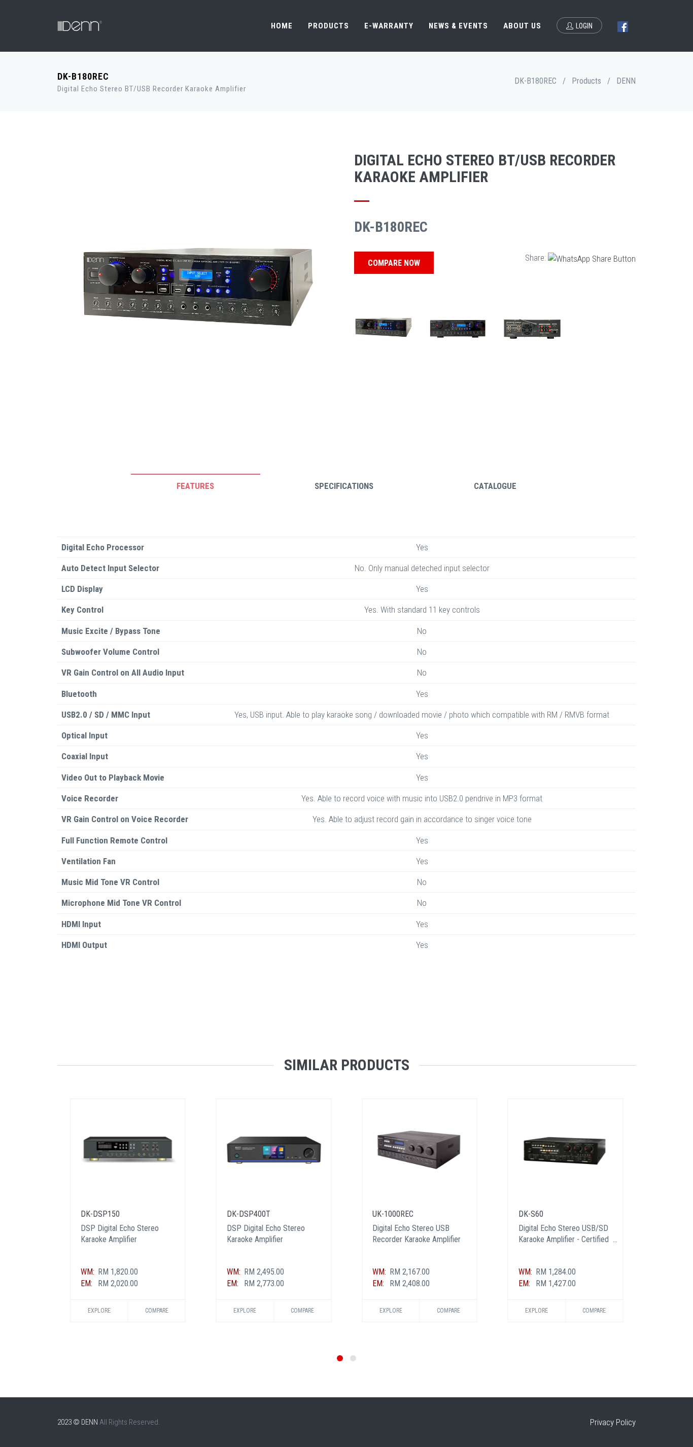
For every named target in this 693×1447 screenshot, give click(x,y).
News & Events (458, 25)
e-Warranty (388, 25)
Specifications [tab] (344, 486)
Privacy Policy (613, 1422)
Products (328, 25)
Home (282, 25)
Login (584, 26)
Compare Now (394, 263)
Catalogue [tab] (495, 486)
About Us (522, 25)
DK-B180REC (535, 81)
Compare (156, 1310)
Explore (99, 1310)
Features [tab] (195, 486)
